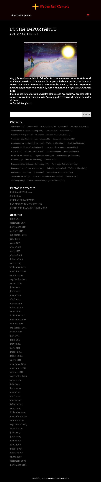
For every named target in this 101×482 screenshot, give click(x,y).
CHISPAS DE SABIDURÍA (22, 200)
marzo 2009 (16, 449)
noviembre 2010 (18, 368)
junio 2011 (15, 340)
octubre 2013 (16, 231)
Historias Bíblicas (34, 151)
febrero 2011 (16, 356)
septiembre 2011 (18, 328)
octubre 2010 (16, 372)
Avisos (63, 126)
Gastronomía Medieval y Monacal (62, 147)
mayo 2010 (15, 392)
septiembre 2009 (18, 425)
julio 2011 (14, 336)
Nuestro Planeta (33, 160)
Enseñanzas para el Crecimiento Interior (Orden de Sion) (38, 143)
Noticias (17, 160)
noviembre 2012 (18, 271)
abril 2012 (15, 299)
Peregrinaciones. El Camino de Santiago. (30, 164)
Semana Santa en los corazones (47, 176)
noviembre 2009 (18, 416)
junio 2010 (15, 388)
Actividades (18, 126)
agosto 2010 (16, 380)
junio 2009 (15, 437)
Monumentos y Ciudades (68, 156)
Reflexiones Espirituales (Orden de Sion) (67, 168)
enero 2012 (15, 312)
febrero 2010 (16, 404)
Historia (16, 151)
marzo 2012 (16, 304)
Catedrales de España (22, 135)
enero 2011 (15, 360)
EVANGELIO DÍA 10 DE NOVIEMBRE (28, 208)
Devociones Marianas (64, 139)
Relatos (39, 172)
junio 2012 (15, 291)
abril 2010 (15, 396)
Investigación (71, 151)
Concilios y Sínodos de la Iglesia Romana (30, 139)
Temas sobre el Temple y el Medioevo (46, 181)
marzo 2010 (16, 400)
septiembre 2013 (18, 235)
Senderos (72, 176)
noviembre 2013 (18, 227)
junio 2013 (15, 243)
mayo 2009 (15, 441)
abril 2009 (15, 445)
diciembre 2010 (18, 364)
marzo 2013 (16, 255)
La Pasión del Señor (21, 156)
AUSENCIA (15, 196)
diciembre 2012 (18, 267)
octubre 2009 (17, 421)
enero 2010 (15, 408)
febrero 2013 (16, 259)
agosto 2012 (16, 283)
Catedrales (66, 131)
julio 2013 (15, 239)
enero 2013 (15, 263)
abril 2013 (15, 251)
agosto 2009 (16, 429)
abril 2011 (15, 348)
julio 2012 (15, 287)
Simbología (18, 181)
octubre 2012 (16, 275)
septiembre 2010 (18, 376)
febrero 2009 (16, 453)
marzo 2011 (16, 352)
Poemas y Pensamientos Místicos (27, 168)
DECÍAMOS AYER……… (21, 192)
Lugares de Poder (44, 156)
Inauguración (54, 151)
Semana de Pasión (20, 176)
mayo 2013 (15, 247)
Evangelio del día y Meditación (27, 147)
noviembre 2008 (18, 465)
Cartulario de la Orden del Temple (27, 131)
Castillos (51, 131)
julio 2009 (15, 433)
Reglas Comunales (21, 172)
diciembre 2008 (18, 461)
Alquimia (33, 126)
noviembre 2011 (18, 320)
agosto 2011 (16, 332)
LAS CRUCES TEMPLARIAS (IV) (26, 204)
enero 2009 (16, 457)
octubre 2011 (16, 324)
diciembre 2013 (17, 223)
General (32, 34)
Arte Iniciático (48, 126)
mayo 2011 (15, 344)
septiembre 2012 (18, 279)
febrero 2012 (16, 308)
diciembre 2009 (18, 412)
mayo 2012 (15, 295)
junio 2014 (15, 219)
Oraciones (50, 160)
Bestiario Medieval (80, 126)
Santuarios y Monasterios (60, 172)
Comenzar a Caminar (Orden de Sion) (52, 135)
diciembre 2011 (17, 316)
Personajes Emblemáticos (65, 164)
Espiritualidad (76, 143)
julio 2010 (15, 384)
